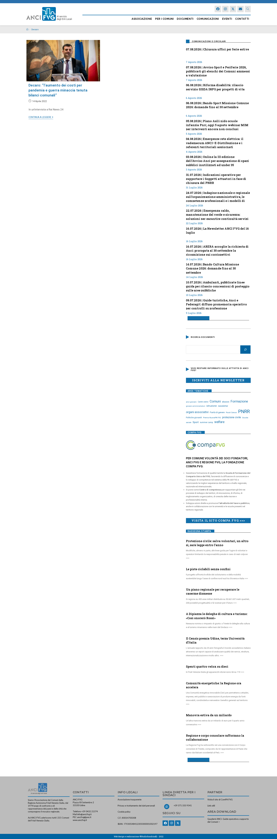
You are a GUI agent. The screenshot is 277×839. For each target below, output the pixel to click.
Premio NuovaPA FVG (212, 417)
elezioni (225, 401)
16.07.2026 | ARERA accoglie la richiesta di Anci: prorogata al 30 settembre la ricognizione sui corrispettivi (217, 250)
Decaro (35, 29)
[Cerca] (245, 349)
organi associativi (197, 412)
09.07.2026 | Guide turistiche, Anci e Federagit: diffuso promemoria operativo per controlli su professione (216, 304)
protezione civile (231, 417)
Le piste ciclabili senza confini (208, 569)
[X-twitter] (233, 9)
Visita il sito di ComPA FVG (220, 799)
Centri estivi (203, 402)
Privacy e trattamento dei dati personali (136, 805)
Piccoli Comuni (231, 412)
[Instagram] (225, 9)
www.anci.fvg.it (80, 820)
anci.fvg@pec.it (84, 817)
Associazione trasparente (129, 799)
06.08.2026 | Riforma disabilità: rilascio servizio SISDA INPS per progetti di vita (215, 87)
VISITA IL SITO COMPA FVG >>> (218, 520)
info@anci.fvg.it (84, 814)
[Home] (27, 29)
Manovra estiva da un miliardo (209, 715)
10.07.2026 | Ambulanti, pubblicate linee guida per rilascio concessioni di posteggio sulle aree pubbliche (218, 286)
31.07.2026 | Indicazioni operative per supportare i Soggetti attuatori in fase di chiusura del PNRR (216, 178)
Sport (196, 422)
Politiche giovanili (194, 417)
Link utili (211, 805)
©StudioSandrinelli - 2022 (151, 836)
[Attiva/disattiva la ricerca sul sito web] (248, 9)
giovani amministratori (195, 406)
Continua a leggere (41, 117)
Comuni (215, 401)
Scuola (245, 417)
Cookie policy (124, 811)
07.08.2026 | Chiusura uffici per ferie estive (217, 49)
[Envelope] (240, 9)
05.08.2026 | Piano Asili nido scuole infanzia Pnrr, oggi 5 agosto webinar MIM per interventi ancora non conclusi (217, 124)
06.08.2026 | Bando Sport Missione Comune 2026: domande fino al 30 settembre (217, 105)
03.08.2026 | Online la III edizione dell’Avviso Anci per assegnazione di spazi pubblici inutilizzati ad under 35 (217, 160)
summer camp (206, 422)
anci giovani (191, 402)
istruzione (211, 406)
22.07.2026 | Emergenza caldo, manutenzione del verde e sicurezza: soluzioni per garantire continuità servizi (217, 214)
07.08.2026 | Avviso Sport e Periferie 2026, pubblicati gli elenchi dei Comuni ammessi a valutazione (218, 71)
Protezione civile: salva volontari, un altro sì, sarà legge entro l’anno (217, 543)
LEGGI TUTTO (197, 318)
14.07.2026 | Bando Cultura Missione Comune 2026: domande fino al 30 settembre (212, 268)
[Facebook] (218, 9)
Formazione (239, 401)
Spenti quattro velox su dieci (207, 666)
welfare (219, 422)
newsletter (223, 406)
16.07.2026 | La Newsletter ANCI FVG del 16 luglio (217, 230)
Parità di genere (217, 412)
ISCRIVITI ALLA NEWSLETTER (218, 380)
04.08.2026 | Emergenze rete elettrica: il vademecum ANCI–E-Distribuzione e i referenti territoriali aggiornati (214, 142)
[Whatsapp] (166, 806)
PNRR (244, 411)
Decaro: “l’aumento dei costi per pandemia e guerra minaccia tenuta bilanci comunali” (58, 90)
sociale (188, 422)
